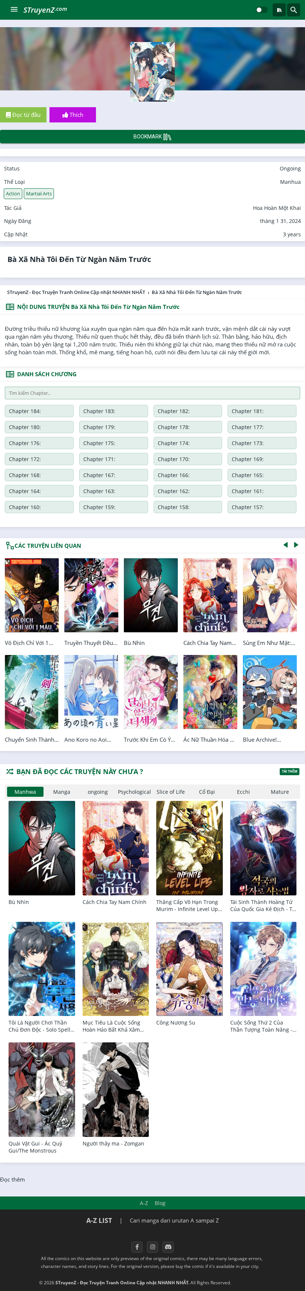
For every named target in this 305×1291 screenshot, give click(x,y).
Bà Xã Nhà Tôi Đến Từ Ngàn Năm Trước (79, 259)
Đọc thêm (12, 1179)
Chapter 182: (174, 411)
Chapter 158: (174, 507)
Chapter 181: (248, 411)
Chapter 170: (174, 459)
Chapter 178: (174, 427)
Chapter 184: (25, 411)
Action (13, 193)
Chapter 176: (25, 443)
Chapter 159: (99, 507)
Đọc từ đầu (26, 114)
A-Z (144, 1203)
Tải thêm (289, 771)
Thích (75, 114)
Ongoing (290, 168)
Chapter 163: (99, 491)
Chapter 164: (25, 491)
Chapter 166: (174, 475)
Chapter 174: (174, 443)
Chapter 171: (99, 459)
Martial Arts (39, 193)
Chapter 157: (248, 507)
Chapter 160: (25, 507)
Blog (160, 1203)
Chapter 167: (99, 475)
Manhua (290, 181)
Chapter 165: (248, 475)
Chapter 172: (25, 459)
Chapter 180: (25, 427)
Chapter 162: (174, 491)
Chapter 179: (99, 427)
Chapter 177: (248, 427)
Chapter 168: (25, 475)
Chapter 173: (248, 443)
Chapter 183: (99, 411)
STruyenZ (45, 10)
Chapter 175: (99, 443)
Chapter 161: (248, 491)
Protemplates (252, 1282)
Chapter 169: (248, 459)
